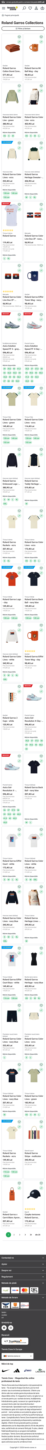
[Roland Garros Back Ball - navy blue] (34, 579)
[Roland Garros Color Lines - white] (12, 636)
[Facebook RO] (4, 1327)
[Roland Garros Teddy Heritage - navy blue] (34, 460)
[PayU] (6, 1290)
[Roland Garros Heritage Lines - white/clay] (34, 897)
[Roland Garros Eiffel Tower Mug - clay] (34, 636)
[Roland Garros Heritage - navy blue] (34, 959)
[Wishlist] (30, 8)
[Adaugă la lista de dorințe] (19, 37)
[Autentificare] (36, 8)
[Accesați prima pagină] (12, 8)
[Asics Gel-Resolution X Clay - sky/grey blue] (34, 697)
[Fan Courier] (6, 1305)
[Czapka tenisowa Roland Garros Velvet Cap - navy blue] (34, 1194)
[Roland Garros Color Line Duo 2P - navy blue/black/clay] (34, 215)
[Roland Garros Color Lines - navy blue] (12, 897)
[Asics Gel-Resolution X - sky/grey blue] (12, 767)
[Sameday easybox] (24, 1305)
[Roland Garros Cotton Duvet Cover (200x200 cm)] (12, 48)
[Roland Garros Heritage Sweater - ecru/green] (34, 154)
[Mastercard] (24, 1290)
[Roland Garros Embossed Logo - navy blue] (12, 460)
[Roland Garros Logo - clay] (12, 579)
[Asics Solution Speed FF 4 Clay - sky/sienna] (34, 325)
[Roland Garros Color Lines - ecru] (12, 154)
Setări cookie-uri (4, 1315)
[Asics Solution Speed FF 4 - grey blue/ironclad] (12, 325)
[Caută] (24, 8)
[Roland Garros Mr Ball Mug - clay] (34, 48)
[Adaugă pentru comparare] (19, 42)
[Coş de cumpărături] (42, 8)
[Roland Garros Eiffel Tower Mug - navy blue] (34, 276)
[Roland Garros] (12, 215)
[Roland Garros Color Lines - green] (12, 399)
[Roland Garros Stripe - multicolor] (34, 1133)
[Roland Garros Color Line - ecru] (34, 97)
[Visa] (15, 1290)
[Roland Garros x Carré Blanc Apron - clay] (12, 1194)
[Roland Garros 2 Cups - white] (12, 697)
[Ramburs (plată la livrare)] (34, 1290)
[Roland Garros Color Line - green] (12, 97)
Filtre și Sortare (24, 29)
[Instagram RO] (10, 1327)
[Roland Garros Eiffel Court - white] (12, 840)
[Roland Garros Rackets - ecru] (12, 522)
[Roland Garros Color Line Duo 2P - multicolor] (12, 276)
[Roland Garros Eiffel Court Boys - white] (12, 959)
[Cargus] (15, 1305)
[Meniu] (4, 8)
